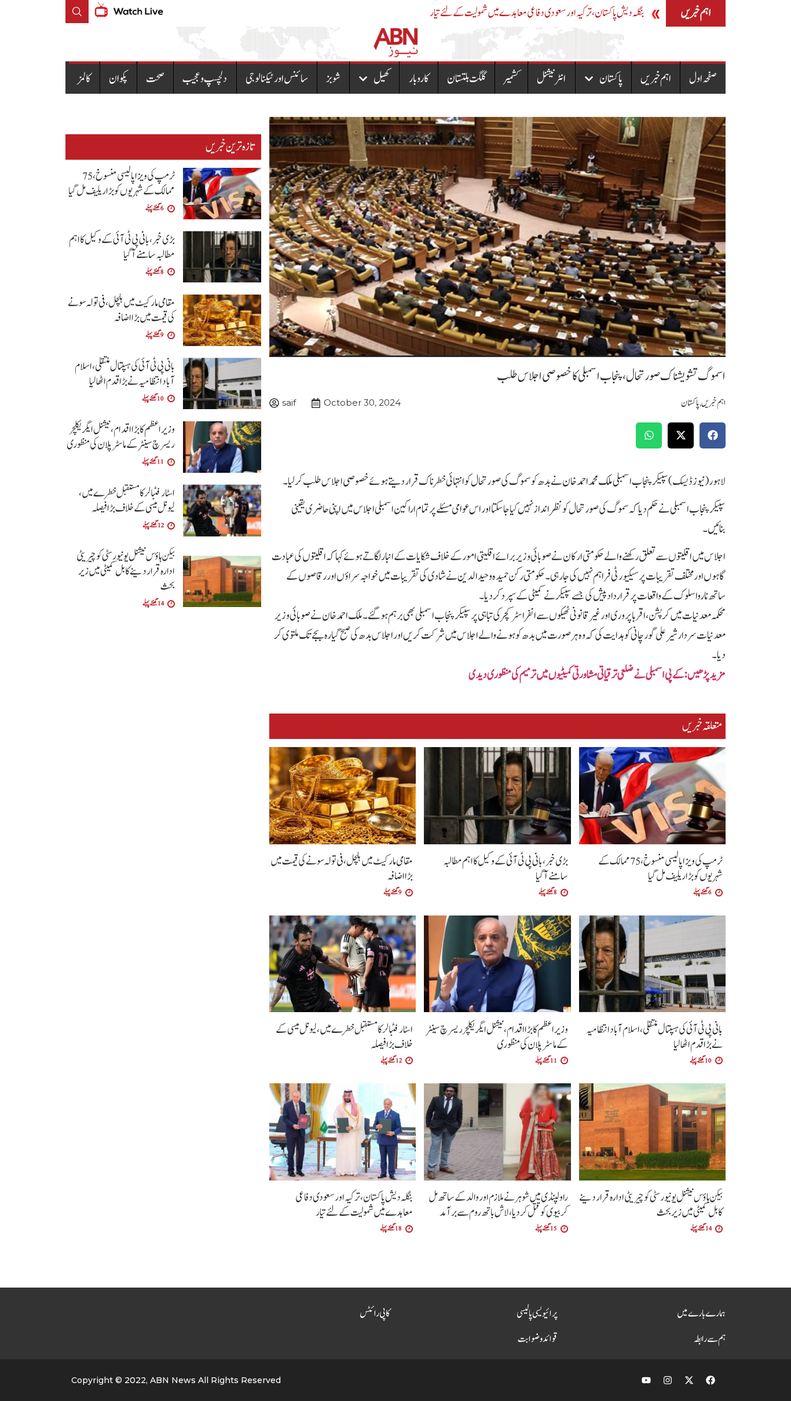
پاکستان (610, 78)
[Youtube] (646, 1380)
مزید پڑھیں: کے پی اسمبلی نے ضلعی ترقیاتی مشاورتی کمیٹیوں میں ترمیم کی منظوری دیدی (597, 674)
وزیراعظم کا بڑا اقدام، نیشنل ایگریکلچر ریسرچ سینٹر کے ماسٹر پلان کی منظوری (497, 1037)
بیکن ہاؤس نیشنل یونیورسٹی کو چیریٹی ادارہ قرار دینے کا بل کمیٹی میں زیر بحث (651, 1205)
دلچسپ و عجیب (204, 78)
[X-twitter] (689, 1380)
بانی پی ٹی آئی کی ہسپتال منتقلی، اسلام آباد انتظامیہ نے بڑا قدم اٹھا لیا (654, 1037)
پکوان (118, 78)
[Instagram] (667, 1380)
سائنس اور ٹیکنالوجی (277, 78)
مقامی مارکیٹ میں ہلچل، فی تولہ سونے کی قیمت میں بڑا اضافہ (341, 868)
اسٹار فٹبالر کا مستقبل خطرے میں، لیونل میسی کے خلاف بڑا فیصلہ (344, 1037)
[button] (713, 435)
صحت (155, 78)
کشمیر (511, 78)
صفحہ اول (703, 78)
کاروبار (419, 78)
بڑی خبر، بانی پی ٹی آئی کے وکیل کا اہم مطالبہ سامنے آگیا (505, 868)
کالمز (84, 78)
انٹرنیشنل (551, 78)
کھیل (381, 78)
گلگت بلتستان (466, 78)
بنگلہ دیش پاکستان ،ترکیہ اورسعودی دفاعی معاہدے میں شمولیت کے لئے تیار (537, 13)
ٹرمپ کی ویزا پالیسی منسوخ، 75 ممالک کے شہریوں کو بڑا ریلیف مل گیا (660, 868)
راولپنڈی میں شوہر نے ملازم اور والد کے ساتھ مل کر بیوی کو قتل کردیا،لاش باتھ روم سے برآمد (498, 1205)
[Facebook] (710, 1380)
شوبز (333, 78)
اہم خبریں (655, 78)
